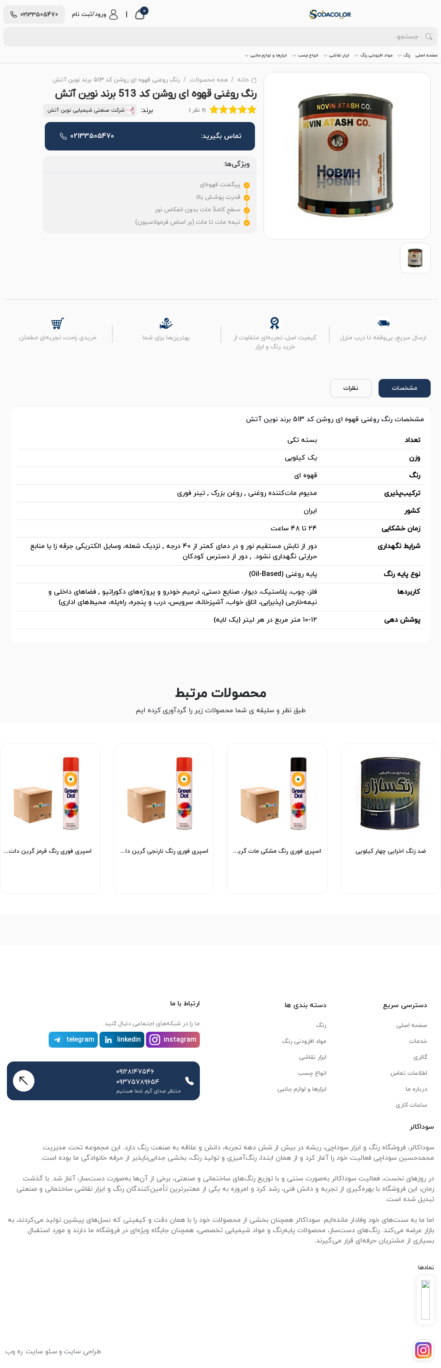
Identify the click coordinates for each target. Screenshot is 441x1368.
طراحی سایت (82, 1351)
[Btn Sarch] (429, 36)
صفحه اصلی (427, 55)
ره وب (14, 1351)
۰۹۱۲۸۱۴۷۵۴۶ (135, 1072)
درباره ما (416, 1089)
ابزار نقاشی (339, 55)
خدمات (418, 1041)
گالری (420, 1057)
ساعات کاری (411, 1105)
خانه (243, 80)
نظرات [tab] (350, 388)
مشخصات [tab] (404, 388)
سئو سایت (41, 1351)
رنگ (407, 55)
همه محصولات (208, 80)
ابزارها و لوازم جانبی (269, 55)
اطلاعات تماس (409, 1073)
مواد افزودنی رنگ (376, 55)
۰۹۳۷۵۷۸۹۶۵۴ (137, 1082)
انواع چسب (308, 55)
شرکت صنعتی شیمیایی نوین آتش (85, 110)
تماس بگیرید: (156, 136)
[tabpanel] (220, 525)
